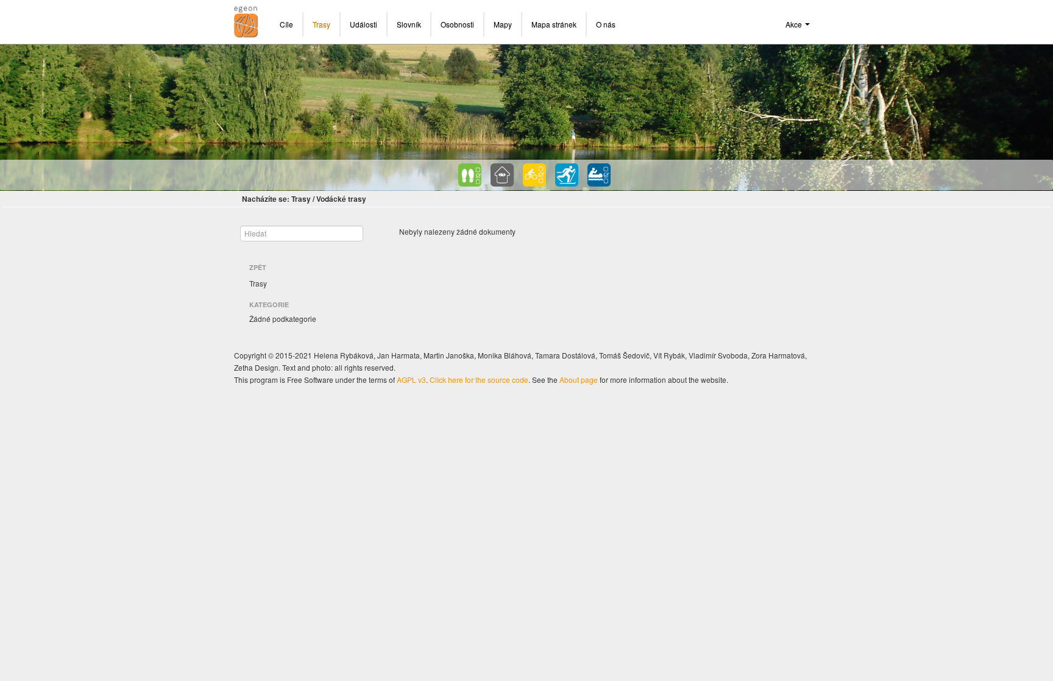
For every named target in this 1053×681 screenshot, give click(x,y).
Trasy (321, 24)
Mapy (503, 24)
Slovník (409, 24)
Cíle (286, 24)
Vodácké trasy (341, 198)
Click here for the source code (479, 379)
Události (363, 24)
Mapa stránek (553, 24)
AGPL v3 (411, 379)
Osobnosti (457, 24)
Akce (794, 24)
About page (578, 379)
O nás (605, 24)
